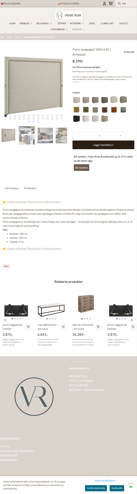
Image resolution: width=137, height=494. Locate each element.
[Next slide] (61, 85)
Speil (92, 23)
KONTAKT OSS (78, 376)
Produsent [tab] (30, 188)
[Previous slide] (5, 85)
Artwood (18, 37)
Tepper (61, 23)
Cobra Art (107, 23)
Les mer (76, 82)
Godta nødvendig (96, 488)
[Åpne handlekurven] (110, 4)
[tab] (5, 115)
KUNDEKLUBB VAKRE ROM (17, 450)
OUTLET (123, 23)
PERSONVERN (8, 459)
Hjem (2, 37)
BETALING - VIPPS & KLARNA (86, 389)
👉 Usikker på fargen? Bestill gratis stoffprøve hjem (32, 201)
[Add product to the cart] (28, 327)
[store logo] (68, 15)
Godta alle (117, 488)
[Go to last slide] (5, 135)
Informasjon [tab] (12, 188)
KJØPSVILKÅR (9, 455)
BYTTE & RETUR (78, 385)
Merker (9, 37)
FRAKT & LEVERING (81, 380)
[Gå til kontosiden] (104, 4)
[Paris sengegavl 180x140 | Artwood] (34, 85)
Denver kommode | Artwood (83, 326)
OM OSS (5, 446)
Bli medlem (81, 167)
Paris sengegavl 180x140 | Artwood (38, 37)
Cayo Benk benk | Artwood (47, 326)
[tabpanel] (16, 319)
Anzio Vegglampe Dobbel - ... (12, 326)
